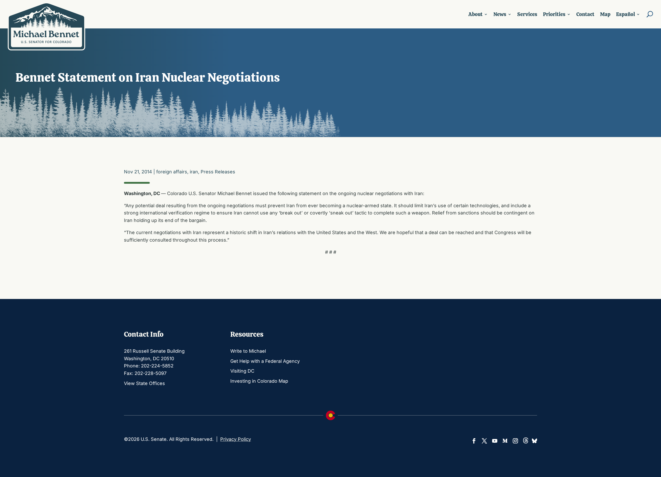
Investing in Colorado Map (259, 381)
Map (605, 14)
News (499, 14)
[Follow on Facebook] (474, 441)
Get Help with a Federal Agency (265, 361)
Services (527, 14)
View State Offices (144, 383)
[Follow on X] (484, 441)
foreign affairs (171, 171)
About (475, 14)
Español (625, 14)
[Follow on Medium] (505, 441)
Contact (585, 14)
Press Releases (218, 171)
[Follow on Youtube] (495, 441)
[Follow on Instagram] (515, 441)
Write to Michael (248, 351)
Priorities (554, 14)
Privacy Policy (235, 439)
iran (194, 171)
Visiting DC (242, 371)
